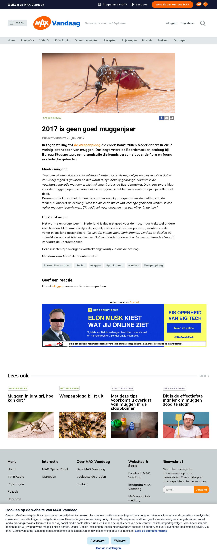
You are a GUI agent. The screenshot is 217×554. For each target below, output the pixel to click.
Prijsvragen (129, 40)
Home (11, 40)
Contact (82, 484)
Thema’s (26, 40)
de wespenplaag (87, 145)
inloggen (57, 286)
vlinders (133, 265)
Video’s (44, 40)
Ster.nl (134, 302)
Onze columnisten (86, 40)
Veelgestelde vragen (91, 476)
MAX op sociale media (139, 498)
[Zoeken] (202, 23)
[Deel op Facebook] (161, 118)
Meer (203, 375)
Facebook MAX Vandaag (139, 475)
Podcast (163, 40)
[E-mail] (166, 118)
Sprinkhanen (114, 265)
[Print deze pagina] (172, 118)
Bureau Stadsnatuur (57, 265)
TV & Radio (62, 40)
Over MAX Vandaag (91, 469)
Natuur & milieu (52, 118)
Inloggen (171, 23)
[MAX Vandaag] (56, 23)
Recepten (110, 40)
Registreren (188, 23)
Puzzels (147, 40)
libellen (80, 265)
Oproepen (180, 40)
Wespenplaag (153, 265)
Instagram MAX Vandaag (139, 487)
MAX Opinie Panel (55, 469)
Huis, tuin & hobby (122, 388)
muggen (95, 265)
